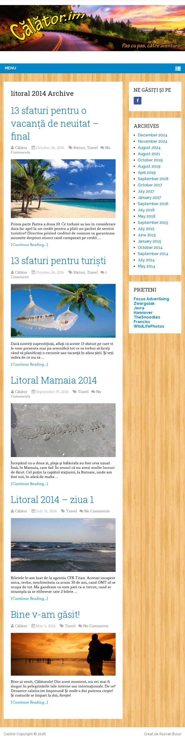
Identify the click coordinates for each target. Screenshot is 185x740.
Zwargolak (144, 303)
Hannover (143, 312)
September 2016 (153, 204)
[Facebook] (137, 100)
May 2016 (146, 216)
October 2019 (150, 160)
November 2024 (152, 141)
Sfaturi (79, 147)
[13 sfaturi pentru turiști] (63, 311)
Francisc (142, 321)
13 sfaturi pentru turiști (58, 260)
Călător (21, 147)
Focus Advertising (151, 299)
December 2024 (152, 135)
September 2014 (153, 253)
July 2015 (146, 228)
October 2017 (150, 185)
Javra (139, 308)
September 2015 (153, 222)
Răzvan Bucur (170, 734)
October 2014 (150, 247)
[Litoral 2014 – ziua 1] (63, 545)
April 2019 (147, 172)
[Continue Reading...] (29, 244)
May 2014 (146, 266)
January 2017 (149, 197)
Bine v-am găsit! (45, 614)
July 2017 (146, 191)
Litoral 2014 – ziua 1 (52, 499)
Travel (92, 147)
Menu (10, 68)
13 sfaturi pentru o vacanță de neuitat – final (55, 123)
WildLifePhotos (149, 326)
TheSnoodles (147, 317)
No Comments (97, 511)
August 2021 (149, 154)
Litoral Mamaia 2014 (54, 380)
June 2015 (147, 235)
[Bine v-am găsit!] (63, 654)
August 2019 (149, 166)
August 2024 (149, 147)
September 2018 (153, 179)
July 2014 (146, 260)
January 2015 (149, 241)
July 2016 (146, 210)
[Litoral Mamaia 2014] (63, 430)
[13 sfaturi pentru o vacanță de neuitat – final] (63, 188)
